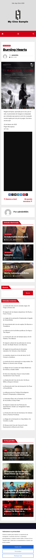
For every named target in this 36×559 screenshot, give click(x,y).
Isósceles (8, 255)
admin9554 (15, 55)
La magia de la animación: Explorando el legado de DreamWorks (17, 492)
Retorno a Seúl (11, 199)
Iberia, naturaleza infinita (16, 273)
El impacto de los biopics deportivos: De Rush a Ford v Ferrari (17, 473)
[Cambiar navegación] (18, 33)
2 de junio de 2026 (11, 458)
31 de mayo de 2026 (12, 495)
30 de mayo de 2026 (12, 514)
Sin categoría (6, 45)
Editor (22, 458)
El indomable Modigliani (16, 237)
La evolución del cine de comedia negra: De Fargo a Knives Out (17, 455)
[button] (33, 33)
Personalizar (18, 551)
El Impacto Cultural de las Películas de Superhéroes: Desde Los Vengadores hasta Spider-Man (16, 406)
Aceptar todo (18, 547)
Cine (6, 450)
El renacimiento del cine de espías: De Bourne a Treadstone (17, 511)
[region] (18, 544)
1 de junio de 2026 (11, 476)
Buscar (5, 287)
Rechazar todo (18, 555)
